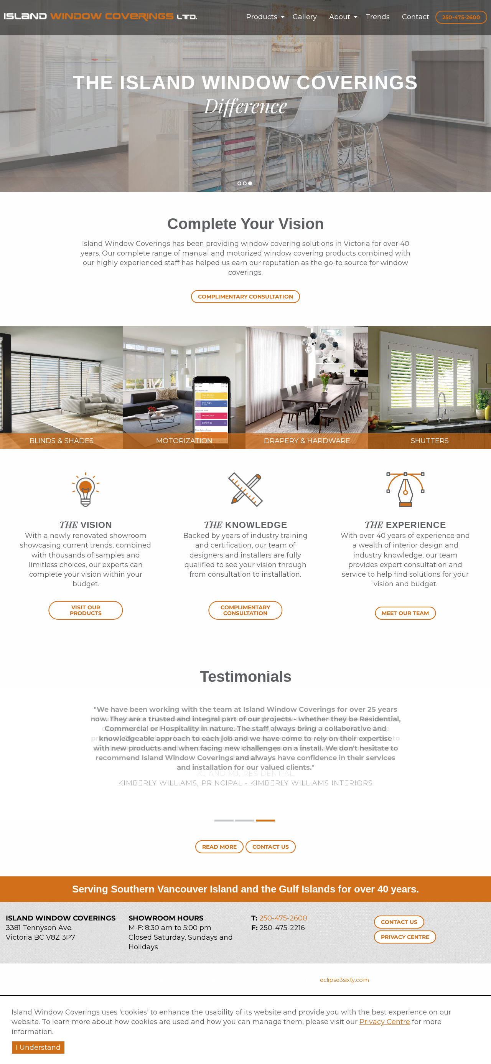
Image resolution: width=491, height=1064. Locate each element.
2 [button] (245, 183)
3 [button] (250, 183)
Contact (415, 17)
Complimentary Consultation (245, 296)
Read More (219, 846)
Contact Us (270, 846)
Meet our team (405, 613)
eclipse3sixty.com (344, 980)
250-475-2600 (283, 918)
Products (261, 17)
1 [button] (239, 183)
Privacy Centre (384, 1022)
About (339, 17)
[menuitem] (263, 17)
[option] (245, 96)
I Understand (38, 1047)
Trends (378, 17)
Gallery (305, 17)
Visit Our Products (86, 610)
